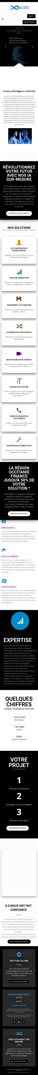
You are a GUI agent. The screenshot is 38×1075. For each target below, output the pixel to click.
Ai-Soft (20, 1070)
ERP (15, 494)
